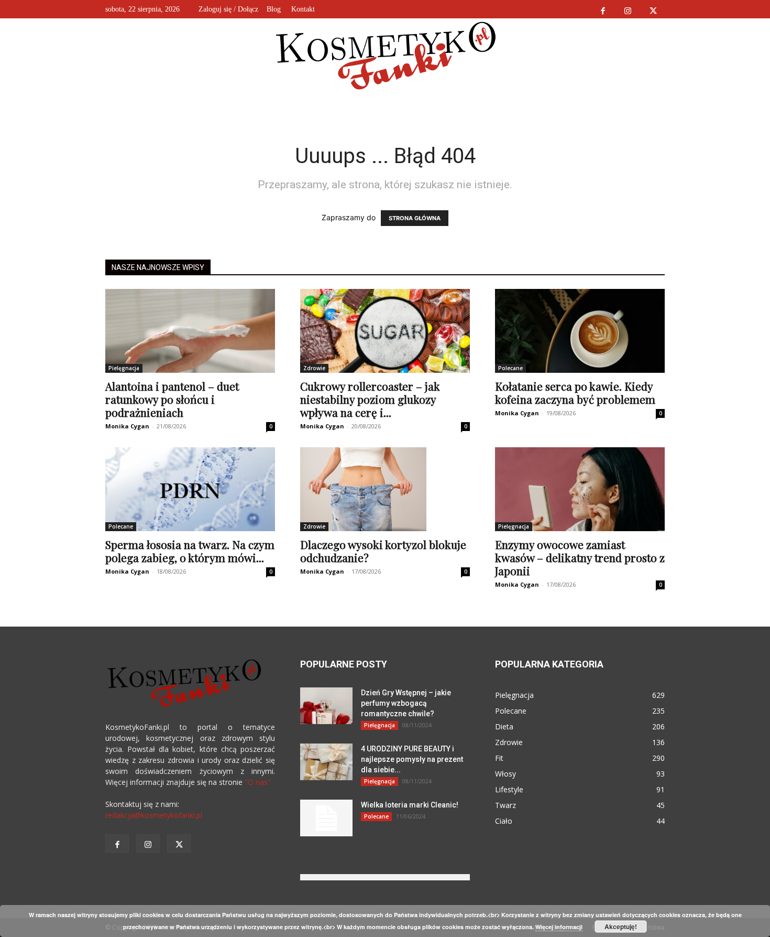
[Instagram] (628, 9)
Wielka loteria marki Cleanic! (409, 805)
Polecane (510, 368)
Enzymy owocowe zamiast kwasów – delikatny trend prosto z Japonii (580, 557)
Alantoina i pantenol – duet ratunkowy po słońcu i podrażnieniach (172, 399)
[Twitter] (653, 9)
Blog (274, 9)
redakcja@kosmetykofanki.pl (153, 815)
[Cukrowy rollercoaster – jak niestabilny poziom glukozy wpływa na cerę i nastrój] (385, 331)
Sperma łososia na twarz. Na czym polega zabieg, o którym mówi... (189, 551)
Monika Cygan (127, 426)
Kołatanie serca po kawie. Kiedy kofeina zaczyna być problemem (575, 392)
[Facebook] (602, 9)
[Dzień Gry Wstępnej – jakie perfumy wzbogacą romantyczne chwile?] (326, 705)
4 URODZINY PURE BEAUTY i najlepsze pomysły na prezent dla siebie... (412, 759)
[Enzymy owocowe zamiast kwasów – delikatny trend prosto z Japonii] (580, 489)
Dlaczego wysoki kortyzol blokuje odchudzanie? (383, 551)
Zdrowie (314, 368)
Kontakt (303, 9)
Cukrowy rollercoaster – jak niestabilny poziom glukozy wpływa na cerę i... (370, 399)
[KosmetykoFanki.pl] (385, 55)
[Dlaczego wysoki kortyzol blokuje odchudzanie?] (385, 489)
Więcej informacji (558, 927)
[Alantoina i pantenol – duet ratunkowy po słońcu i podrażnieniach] (190, 331)
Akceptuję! (620, 926)
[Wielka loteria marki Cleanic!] (326, 818)
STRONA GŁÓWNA (415, 218)
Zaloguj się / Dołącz (228, 9)
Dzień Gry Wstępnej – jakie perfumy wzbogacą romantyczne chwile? (406, 703)
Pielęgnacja (123, 368)
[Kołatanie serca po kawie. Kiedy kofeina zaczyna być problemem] (580, 331)
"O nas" (258, 782)
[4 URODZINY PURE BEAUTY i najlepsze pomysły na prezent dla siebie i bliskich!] (326, 762)
